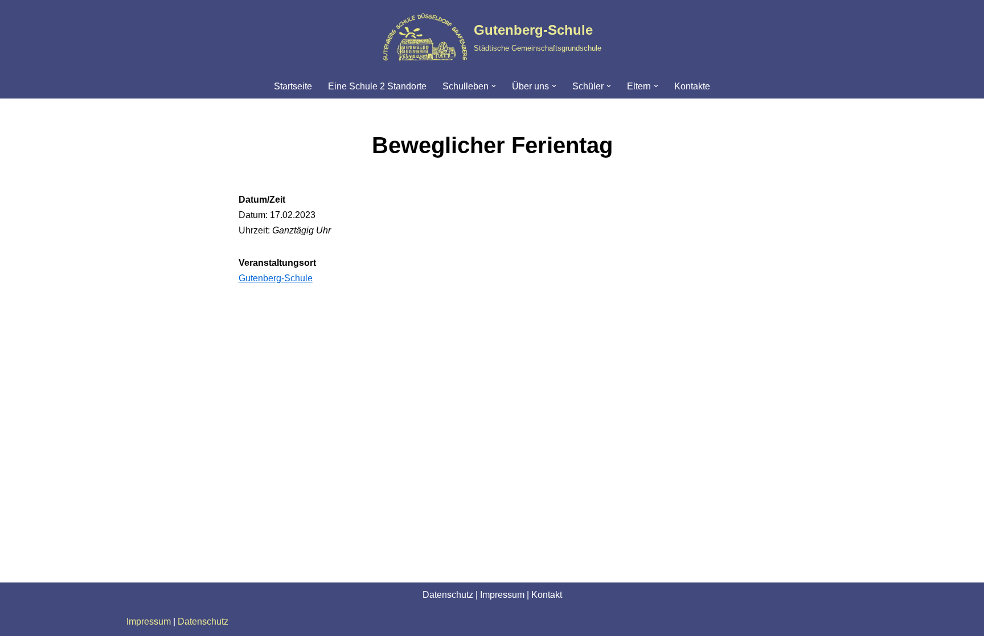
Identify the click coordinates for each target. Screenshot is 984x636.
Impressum (502, 595)
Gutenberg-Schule (276, 278)
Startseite (293, 86)
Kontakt (546, 595)
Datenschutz (448, 595)
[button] (493, 86)
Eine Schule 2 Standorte (377, 86)
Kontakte (692, 86)
